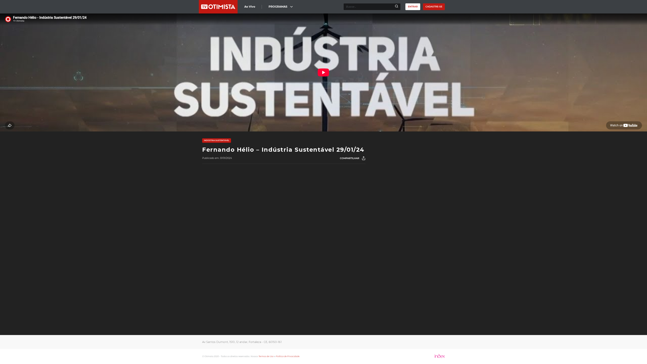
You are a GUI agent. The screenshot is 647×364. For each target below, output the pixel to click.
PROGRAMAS (278, 6)
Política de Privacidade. (288, 356)
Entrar (413, 6)
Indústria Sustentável (216, 140)
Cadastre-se (433, 6)
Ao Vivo (249, 6)
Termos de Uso (266, 356)
